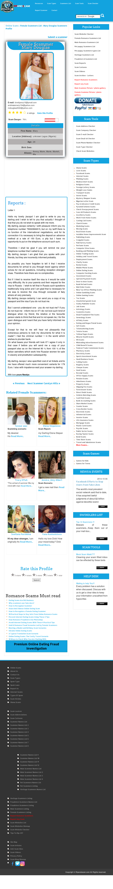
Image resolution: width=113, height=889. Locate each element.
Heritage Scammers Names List (33, 789)
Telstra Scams (82, 331)
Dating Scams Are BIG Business (21, 600)
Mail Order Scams (83, 287)
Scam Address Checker (85, 126)
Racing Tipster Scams (85, 434)
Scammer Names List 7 (19, 742)
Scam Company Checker (86, 130)
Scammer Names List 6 (19, 739)
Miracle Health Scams (85, 337)
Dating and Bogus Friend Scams (89, 323)
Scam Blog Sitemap (18, 859)
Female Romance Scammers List (88, 38)
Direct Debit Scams (84, 392)
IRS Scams (80, 340)
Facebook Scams (83, 173)
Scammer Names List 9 (29, 755)
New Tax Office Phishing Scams (89, 290)
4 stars (28, 575)
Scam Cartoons (81, 67)
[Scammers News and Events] (102, 506)
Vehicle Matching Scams (86, 395)
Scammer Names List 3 (19, 729)
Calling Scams (81, 362)
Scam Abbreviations (18, 715)
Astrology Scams (83, 309)
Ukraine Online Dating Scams (20, 631)
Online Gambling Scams (85, 293)
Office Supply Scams (84, 376)
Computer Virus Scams (85, 248)
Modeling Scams (82, 226)
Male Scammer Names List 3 (31, 776)
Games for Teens (83, 463)
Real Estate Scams (83, 232)
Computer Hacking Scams (86, 273)
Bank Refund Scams (84, 284)
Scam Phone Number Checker (88, 143)
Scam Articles (15, 845)
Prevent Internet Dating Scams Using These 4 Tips (29, 617)
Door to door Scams (84, 282)
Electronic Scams (83, 412)
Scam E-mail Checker (84, 134)
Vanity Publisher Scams (85, 304)
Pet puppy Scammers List (85, 46)
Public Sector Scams (84, 431)
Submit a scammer (57, 37)
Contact (54, 10)
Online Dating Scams (84, 270)
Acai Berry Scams (83, 215)
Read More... (17, 436)
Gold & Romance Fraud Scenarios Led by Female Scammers (33, 625)
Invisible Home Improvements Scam (91, 234)
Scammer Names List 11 (29, 762)
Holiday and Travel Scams (87, 256)
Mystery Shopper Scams (86, 198)
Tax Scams (80, 298)
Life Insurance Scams (84, 420)
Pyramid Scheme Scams (85, 207)
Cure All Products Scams (86, 212)
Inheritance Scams (83, 381)
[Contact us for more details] (101, 603)
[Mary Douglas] (36, 76)
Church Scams (81, 223)
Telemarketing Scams (85, 329)
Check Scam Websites (85, 151)
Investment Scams (83, 276)
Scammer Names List (18, 722)
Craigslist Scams (82, 240)
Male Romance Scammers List (87, 42)
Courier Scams (82, 406)
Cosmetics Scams (83, 312)
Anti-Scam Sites (16, 849)
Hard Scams (81, 370)
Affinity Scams (82, 320)
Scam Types (15, 678)
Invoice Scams (82, 417)
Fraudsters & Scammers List (86, 59)
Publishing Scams (83, 237)
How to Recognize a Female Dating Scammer (27, 611)
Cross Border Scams (84, 409)
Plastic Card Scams (83, 426)
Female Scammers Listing (20, 812)
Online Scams (12, 25)
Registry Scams (82, 365)
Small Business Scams (85, 359)
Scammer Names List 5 (19, 735)
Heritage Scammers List (84, 55)
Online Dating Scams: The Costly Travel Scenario (28, 636)
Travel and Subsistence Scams (88, 442)
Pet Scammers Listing (29, 786)
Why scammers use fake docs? (21, 603)
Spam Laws (14, 685)
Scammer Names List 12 (29, 765)
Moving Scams (82, 229)
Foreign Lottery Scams (85, 187)
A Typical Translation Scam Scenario (23, 634)
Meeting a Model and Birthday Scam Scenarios (27, 628)
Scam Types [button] (51, 3)
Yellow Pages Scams (84, 334)
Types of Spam (16, 695)
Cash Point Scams (83, 398)
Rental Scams (81, 265)
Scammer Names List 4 (19, 732)
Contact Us (14, 675)
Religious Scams (82, 184)
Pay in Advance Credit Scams (88, 204)
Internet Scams (82, 176)
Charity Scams (82, 262)
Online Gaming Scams (84, 295)
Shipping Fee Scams (84, 387)
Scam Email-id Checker (85, 138)
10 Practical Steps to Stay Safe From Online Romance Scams (33, 614)
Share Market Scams (84, 403)
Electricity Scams (83, 353)
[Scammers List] (101, 538)
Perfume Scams (82, 245)
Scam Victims (15, 699)
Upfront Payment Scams (86, 279)
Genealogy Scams (83, 317)
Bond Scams (81, 437)
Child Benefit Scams (84, 345)
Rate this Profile (45, 113)
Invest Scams (81, 195)
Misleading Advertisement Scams (89, 342)
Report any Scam (81, 84)
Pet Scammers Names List (30, 783)
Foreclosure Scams (84, 390)
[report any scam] (88, 104)
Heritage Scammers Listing (21, 798)
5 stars (18, 575)
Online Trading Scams (85, 254)
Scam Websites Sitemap (20, 826)
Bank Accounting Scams (85, 401)
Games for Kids (82, 461)
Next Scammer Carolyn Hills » (43, 383)
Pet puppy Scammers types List (87, 51)
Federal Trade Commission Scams (90, 348)
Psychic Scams (82, 428)
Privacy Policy (16, 856)
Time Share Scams (83, 440)
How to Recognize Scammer (20, 606)
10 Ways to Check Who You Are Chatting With (27, 639)
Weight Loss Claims (84, 190)
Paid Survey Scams (83, 243)
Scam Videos (80, 71)
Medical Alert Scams (84, 182)
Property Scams (82, 384)
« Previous (19, 383)
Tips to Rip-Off (16, 833)
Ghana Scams (81, 168)
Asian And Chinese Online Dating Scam (24, 609)
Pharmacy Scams (83, 351)
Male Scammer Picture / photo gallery (90, 88)
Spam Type (15, 681)
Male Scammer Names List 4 (31, 779)
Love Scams (81, 171)
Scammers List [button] (65, 3)
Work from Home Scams (86, 218)
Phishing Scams (82, 179)
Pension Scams (82, 379)
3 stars (39, 575)
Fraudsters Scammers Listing (22, 805)
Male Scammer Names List (30, 769)
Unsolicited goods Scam (86, 301)
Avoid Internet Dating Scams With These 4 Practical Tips (32, 622)
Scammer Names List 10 (29, 758)
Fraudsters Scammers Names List (23, 802)
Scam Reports (80, 63)
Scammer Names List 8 (19, 746)
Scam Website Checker (84, 34)
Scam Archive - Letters (84, 75)
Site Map (13, 842)
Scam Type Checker (84, 147)
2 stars (49, 575)
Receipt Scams (82, 373)
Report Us (14, 688)
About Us (14, 671)
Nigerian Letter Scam (84, 201)
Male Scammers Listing (19, 809)
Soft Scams (80, 326)
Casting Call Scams (83, 221)
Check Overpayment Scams (87, 209)
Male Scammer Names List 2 (31, 772)
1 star (59, 575)
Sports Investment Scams (86, 356)
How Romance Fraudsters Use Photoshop (26, 620)
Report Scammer (41, 10)
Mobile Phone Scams (84, 268)
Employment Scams (84, 259)
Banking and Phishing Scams (87, 251)
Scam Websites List (18, 823)
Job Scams (80, 306)
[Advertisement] (26, 177)
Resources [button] (39, 3)
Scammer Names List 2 (19, 725)
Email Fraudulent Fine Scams (87, 315)
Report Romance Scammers (86, 80)
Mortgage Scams (83, 423)
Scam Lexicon (16, 711)
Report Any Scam (17, 819)
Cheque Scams (82, 367)
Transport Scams (83, 193)
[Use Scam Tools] (101, 567)
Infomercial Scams (83, 414)
